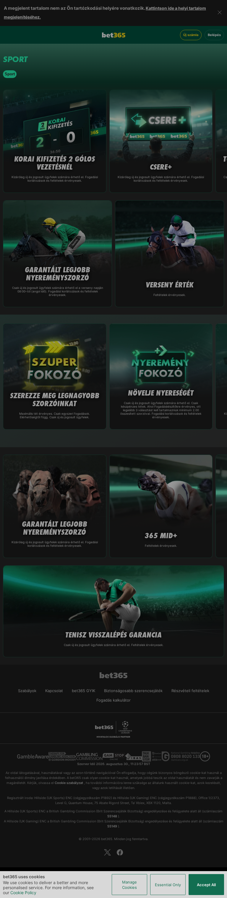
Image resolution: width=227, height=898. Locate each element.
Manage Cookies (129, 885)
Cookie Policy (23, 892)
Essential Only (168, 884)
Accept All (206, 884)
